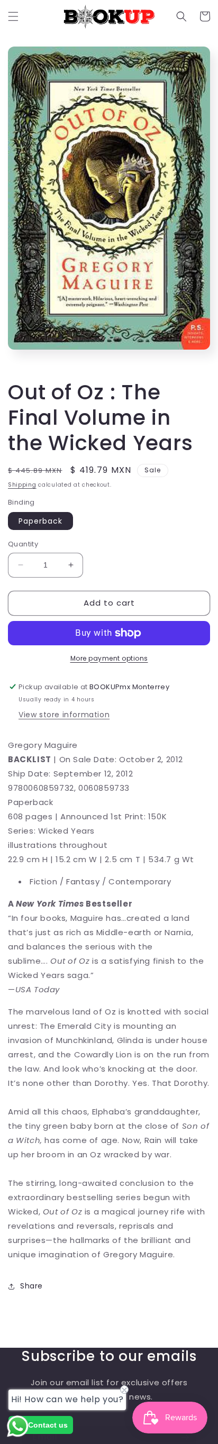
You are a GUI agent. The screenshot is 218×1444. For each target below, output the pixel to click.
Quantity (23, 544)
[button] (13, 16)
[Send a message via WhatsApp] (17, 1426)
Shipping (22, 485)
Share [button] (31, 1286)
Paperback (40, 521)
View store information (64, 714)
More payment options (109, 658)
